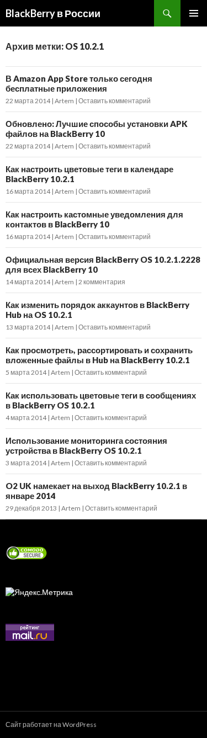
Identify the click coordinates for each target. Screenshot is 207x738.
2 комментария (101, 282)
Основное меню (194, 13)
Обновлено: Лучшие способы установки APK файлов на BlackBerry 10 (97, 129)
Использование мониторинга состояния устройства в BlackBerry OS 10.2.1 (86, 445)
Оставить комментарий (114, 101)
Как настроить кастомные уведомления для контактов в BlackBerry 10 (94, 219)
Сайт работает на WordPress (51, 724)
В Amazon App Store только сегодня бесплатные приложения (79, 83)
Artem (64, 101)
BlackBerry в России (53, 13)
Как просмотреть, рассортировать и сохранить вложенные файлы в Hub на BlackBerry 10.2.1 (99, 355)
